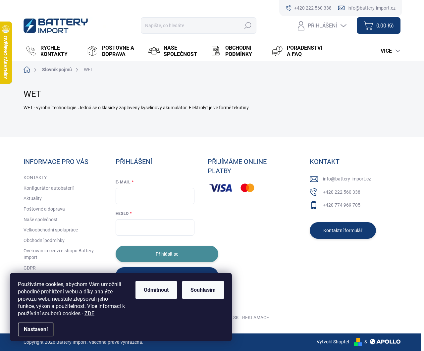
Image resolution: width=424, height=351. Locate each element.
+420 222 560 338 (341, 192)
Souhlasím (203, 290)
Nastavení (36, 329)
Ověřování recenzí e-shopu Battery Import (59, 254)
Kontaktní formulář (342, 230)
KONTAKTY (35, 177)
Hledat (248, 25)
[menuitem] (53, 51)
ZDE (89, 313)
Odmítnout (156, 290)
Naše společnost (41, 219)
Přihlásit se (167, 254)
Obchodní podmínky (44, 240)
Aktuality (33, 198)
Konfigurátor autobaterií (49, 188)
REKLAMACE (255, 317)
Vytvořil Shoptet (333, 341)
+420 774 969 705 (341, 205)
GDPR (30, 268)
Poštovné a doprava (44, 209)
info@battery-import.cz (347, 178)
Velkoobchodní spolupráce (51, 229)
